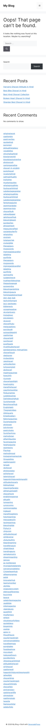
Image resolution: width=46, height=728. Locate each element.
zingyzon (7, 531)
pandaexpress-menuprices (15, 350)
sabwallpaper (9, 214)
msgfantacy (8, 615)
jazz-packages (9, 303)
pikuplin (6, 499)
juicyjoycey (8, 427)
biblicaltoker (8, 485)
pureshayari (8, 171)
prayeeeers (8, 318)
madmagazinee (10, 373)
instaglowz (8, 315)
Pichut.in (7, 528)
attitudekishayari (10, 664)
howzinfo (7, 375)
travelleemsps (9, 643)
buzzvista (7, 594)
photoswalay (9, 471)
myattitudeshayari (11, 347)
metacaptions (9, 327)
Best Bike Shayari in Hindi (14, 90)
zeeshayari (8, 361)
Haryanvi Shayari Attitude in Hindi (18, 87)
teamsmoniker (9, 583)
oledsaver (7, 355)
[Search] (6, 49)
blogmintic (8, 626)
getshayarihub (9, 217)
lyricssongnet (9, 367)
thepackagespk (10, 283)
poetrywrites (9, 139)
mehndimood (9, 453)
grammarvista (9, 208)
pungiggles (8, 646)
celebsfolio (8, 707)
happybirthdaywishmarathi (15, 479)
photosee (7, 424)
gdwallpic (7, 675)
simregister (8, 695)
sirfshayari (8, 667)
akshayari (7, 370)
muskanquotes (10, 182)
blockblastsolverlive (12, 159)
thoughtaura (8, 635)
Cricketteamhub (10, 571)
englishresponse (10, 496)
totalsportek (8, 240)
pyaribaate (8, 344)
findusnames (9, 393)
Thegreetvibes (9, 410)
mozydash (8, 652)
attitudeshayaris (10, 482)
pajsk (5, 577)
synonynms (8, 505)
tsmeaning (8, 502)
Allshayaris (8, 413)
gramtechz (8, 448)
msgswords (8, 249)
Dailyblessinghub (11, 399)
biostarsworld (9, 156)
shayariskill (8, 338)
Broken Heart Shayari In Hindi (16, 98)
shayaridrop (8, 678)
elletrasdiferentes (11, 592)
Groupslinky (8, 459)
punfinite (7, 257)
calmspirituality (10, 177)
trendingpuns (9, 551)
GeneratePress (34, 724)
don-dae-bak (9, 298)
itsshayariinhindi (10, 188)
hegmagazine (9, 445)
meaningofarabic (10, 488)
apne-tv (6, 632)
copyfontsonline (10, 390)
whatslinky (8, 234)
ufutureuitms (9, 540)
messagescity (9, 520)
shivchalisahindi (10, 154)
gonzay (6, 560)
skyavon (7, 321)
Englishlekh (8, 407)
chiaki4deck (8, 548)
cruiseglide (8, 243)
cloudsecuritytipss (11, 620)
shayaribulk (8, 211)
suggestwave (9, 277)
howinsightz (8, 384)
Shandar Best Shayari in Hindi (16, 102)
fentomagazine (10, 203)
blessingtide (8, 525)
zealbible (7, 603)
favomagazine (9, 442)
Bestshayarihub (10, 404)
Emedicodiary (9, 416)
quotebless (8, 623)
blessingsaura (9, 292)
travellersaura (9, 546)
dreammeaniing (10, 557)
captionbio (8, 136)
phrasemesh (8, 226)
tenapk (6, 465)
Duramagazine (9, 422)
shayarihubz (8, 324)
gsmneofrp (8, 275)
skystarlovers (9, 312)
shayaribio (8, 687)
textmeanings (9, 522)
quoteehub (8, 142)
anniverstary (8, 690)
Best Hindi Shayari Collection (16, 94)
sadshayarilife (9, 692)
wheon (6, 617)
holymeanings (9, 517)
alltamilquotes (9, 439)
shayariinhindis (10, 684)
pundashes (8, 223)
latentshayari (9, 476)
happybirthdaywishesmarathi (16, 672)
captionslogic (9, 698)
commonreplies (10, 508)
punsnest (7, 145)
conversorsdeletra (11, 569)
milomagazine (9, 606)
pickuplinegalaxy (10, 148)
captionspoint (9, 462)
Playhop (6, 450)
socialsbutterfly (10, 231)
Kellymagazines (10, 419)
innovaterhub (9, 580)
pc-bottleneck (9, 563)
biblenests (8, 306)
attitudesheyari (10, 534)
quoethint (7, 612)
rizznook (7, 378)
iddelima (7, 254)
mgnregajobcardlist (12, 252)
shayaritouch (9, 352)
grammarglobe (9, 206)
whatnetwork (9, 133)
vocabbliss (8, 151)
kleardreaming (9, 543)
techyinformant (10, 301)
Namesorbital (9, 704)
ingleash (7, 511)
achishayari (8, 473)
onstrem (7, 237)
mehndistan (8, 436)
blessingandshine (11, 289)
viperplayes (8, 609)
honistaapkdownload (12, 295)
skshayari (7, 468)
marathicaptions (10, 514)
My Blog (8, 5)
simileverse (8, 537)
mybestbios (8, 358)
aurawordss (8, 286)
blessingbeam (9, 220)
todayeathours (9, 655)
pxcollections (9, 658)
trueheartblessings (11, 280)
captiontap (8, 335)
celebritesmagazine (12, 600)
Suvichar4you (9, 433)
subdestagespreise (12, 191)
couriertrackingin (10, 638)
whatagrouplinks (10, 185)
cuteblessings (9, 396)
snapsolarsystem (11, 589)
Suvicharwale (9, 401)
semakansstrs (9, 554)
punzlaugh (8, 329)
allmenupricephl (10, 491)
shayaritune (8, 494)
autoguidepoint (10, 332)
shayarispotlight (10, 381)
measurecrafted (10, 229)
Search (6, 62)
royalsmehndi (9, 174)
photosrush (8, 162)
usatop (6, 629)
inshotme (7, 180)
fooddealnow (9, 649)
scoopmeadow (10, 309)
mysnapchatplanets (12, 566)
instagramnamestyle (12, 456)
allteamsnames (10, 574)
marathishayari (10, 387)
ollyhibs (6, 586)
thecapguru (8, 246)
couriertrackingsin (11, 681)
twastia (6, 701)
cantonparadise (10, 165)
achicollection (9, 364)
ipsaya (6, 597)
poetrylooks (8, 430)
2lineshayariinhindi (11, 661)
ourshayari (8, 341)
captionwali (8, 669)
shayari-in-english (11, 168)
